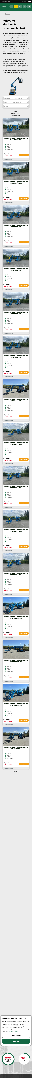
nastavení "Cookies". (13, 1031)
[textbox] (16, 98)
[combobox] (16, 98)
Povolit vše (16, 1041)
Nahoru (16, 771)
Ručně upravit (16, 1036)
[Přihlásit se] (25, 6)
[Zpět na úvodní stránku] (4, 6)
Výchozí (15, 111)
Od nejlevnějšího (15, 113)
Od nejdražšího (15, 115)
